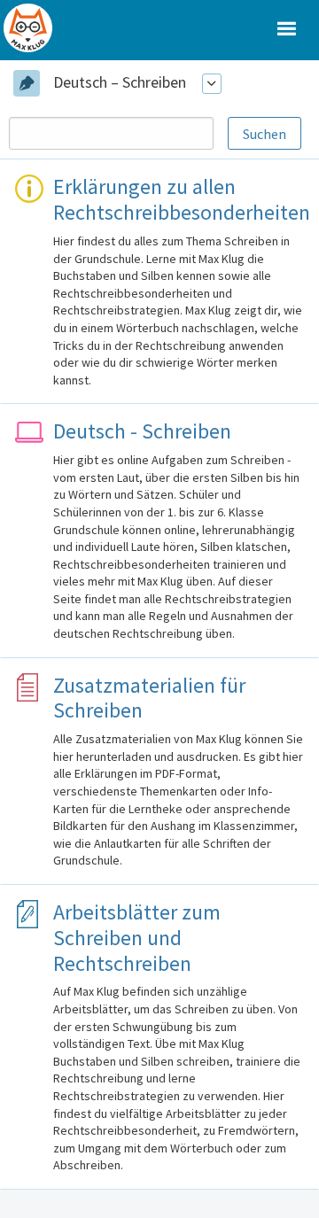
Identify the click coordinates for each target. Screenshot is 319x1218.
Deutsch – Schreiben (119, 82)
